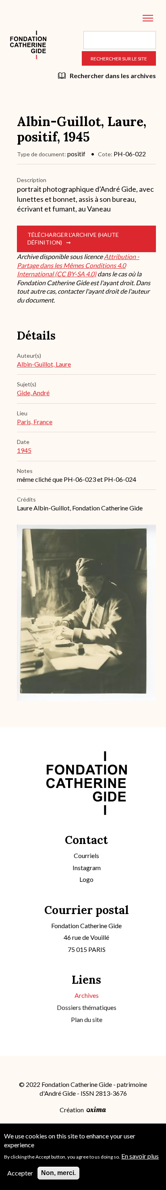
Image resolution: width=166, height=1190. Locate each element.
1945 (24, 450)
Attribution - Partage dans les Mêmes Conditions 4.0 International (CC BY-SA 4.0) (78, 265)
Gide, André (33, 392)
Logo (86, 879)
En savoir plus (140, 1156)
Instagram (87, 867)
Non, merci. (58, 1172)
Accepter (20, 1173)
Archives (87, 995)
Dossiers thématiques (86, 1007)
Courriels (86, 855)
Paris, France (34, 421)
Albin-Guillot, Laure (44, 364)
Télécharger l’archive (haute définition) (73, 238)
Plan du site (86, 1019)
